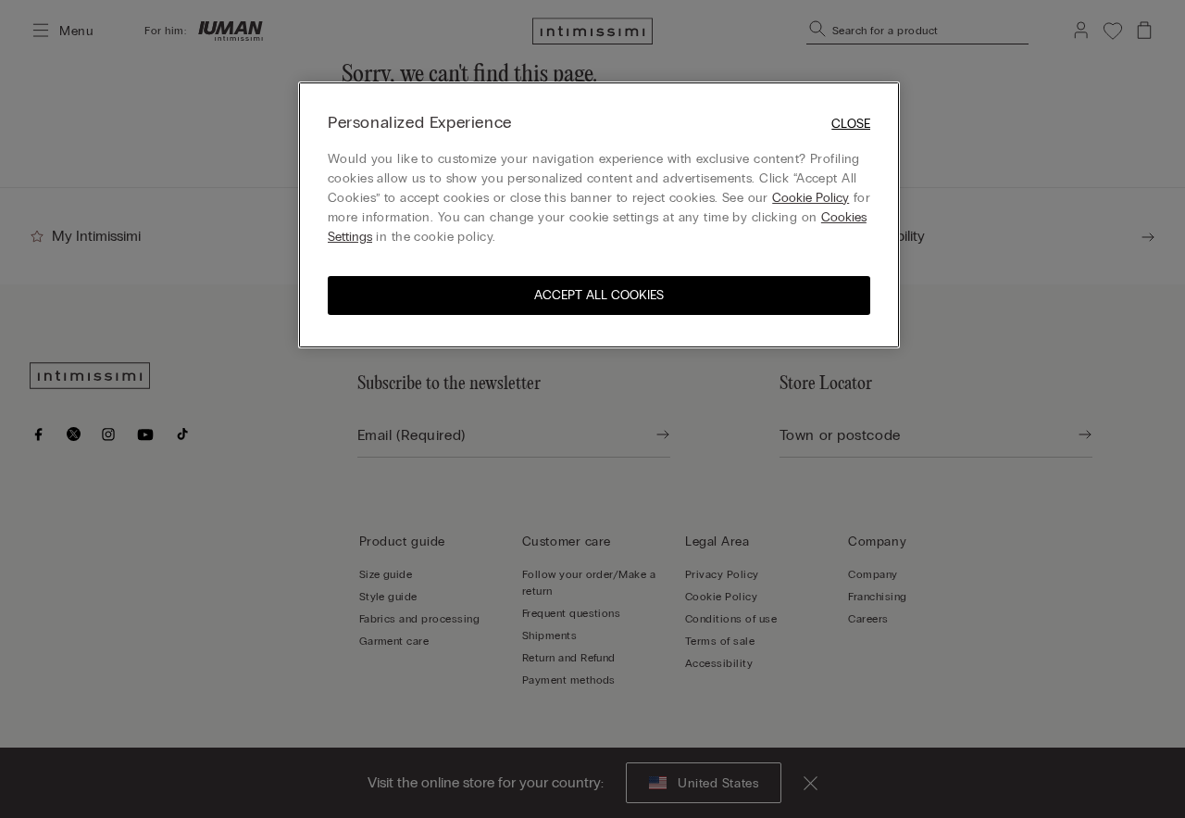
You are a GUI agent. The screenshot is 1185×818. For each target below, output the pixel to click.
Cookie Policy (810, 198)
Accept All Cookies (599, 295)
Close (850, 124)
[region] (599, 214)
